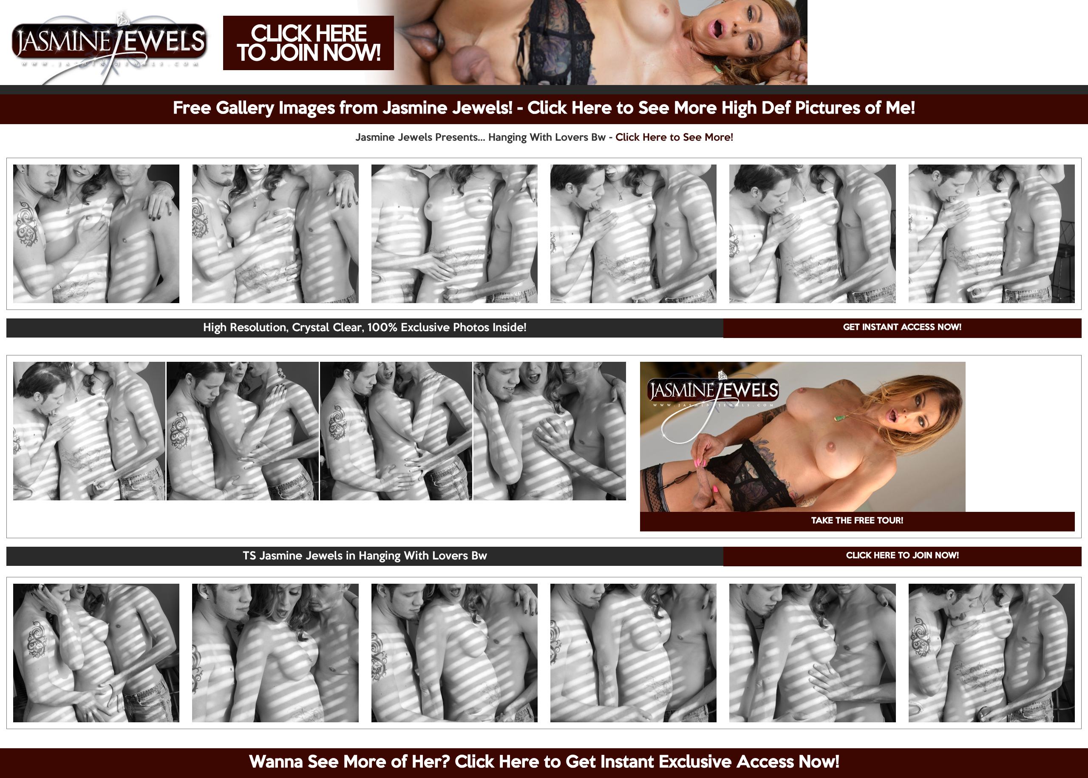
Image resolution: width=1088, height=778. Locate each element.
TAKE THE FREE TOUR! (857, 521)
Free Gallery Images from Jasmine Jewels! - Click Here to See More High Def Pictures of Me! (544, 108)
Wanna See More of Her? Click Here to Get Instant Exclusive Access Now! (544, 762)
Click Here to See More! (674, 137)
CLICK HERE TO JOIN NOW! (902, 556)
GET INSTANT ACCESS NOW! (902, 328)
